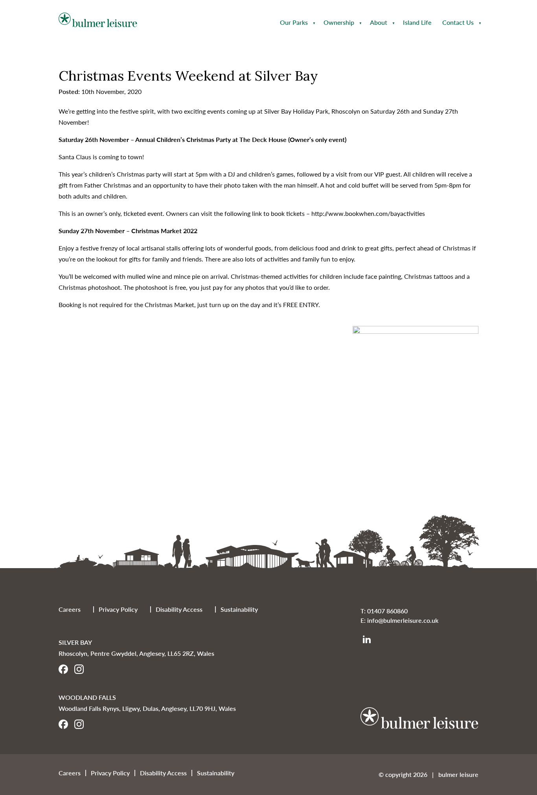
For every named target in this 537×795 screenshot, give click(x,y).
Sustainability (239, 609)
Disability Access (179, 609)
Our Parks (294, 22)
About (378, 22)
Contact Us (458, 22)
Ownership (339, 22)
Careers (70, 609)
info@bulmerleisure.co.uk (402, 620)
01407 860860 (387, 611)
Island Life (417, 22)
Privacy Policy (118, 609)
